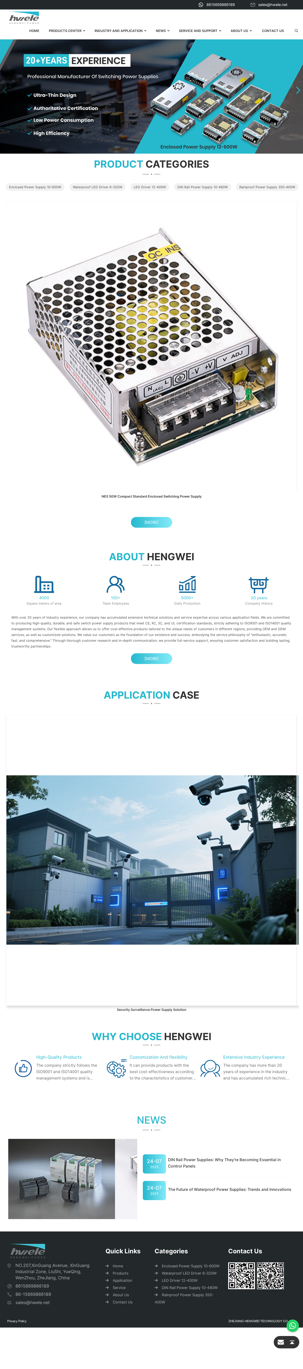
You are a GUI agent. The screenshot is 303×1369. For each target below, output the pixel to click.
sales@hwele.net (273, 4)
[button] (298, 90)
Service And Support (198, 31)
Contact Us (273, 31)
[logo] (24, 18)
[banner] (151, 90)
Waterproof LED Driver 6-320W (97, 187)
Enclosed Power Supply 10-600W (35, 187)
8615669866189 (221, 4)
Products (120, 1006)
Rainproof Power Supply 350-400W (267, 187)
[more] (151, 380)
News (161, 31)
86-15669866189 (33, 1026)
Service (119, 1020)
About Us (121, 1027)
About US (239, 31)
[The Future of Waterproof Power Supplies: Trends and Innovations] (82, 903)
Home (34, 31)
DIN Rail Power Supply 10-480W (202, 187)
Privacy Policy (17, 1053)
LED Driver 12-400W (150, 187)
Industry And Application (119, 31)
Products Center (65, 31)
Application (122, 1013)
